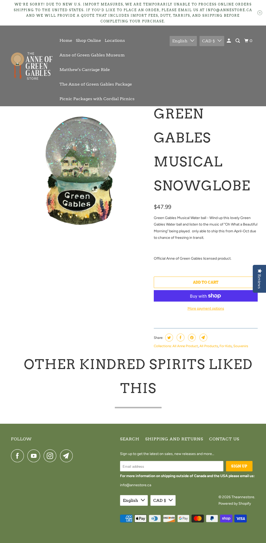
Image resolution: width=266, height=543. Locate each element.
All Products (209, 346)
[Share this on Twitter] (168, 337)
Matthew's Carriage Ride (84, 69)
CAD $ (208, 41)
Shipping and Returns (174, 438)
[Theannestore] (31, 66)
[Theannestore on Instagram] (51, 455)
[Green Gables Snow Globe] (81, 167)
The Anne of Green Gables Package (95, 84)
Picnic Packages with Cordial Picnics (97, 98)
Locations (115, 40)
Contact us (224, 438)
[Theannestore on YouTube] (35, 455)
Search (129, 438)
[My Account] (229, 41)
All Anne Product (185, 346)
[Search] (238, 41)
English (180, 41)
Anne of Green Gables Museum (92, 55)
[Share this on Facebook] (179, 337)
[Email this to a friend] (202, 337)
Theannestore (242, 497)
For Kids (226, 346)
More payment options (206, 308)
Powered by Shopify (234, 503)
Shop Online (88, 40)
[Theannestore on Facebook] (18, 455)
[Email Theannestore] (68, 455)
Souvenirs (240, 346)
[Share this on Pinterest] (191, 337)
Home (65, 40)
